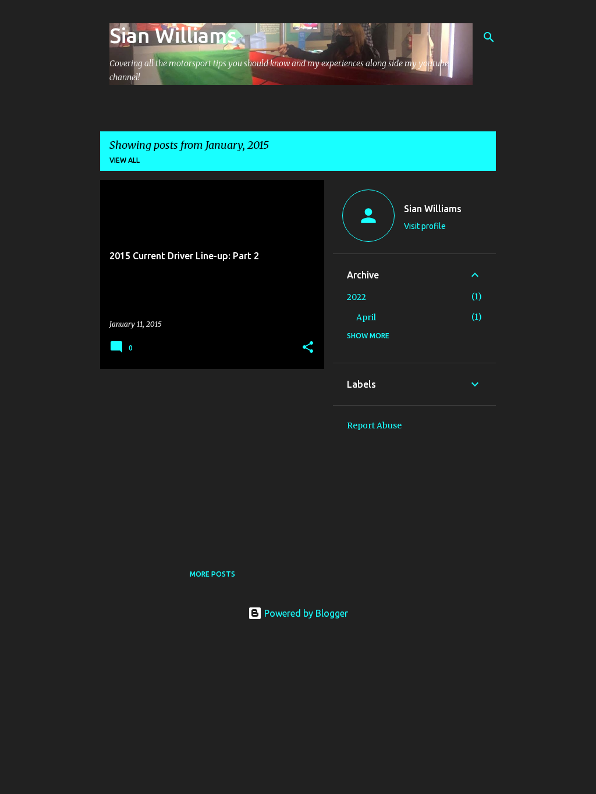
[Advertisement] (207, 459)
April (366, 317)
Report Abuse (374, 425)
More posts (212, 574)
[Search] (489, 37)
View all (124, 160)
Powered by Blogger (305, 613)
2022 (356, 297)
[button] (308, 348)
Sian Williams (173, 35)
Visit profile (425, 226)
